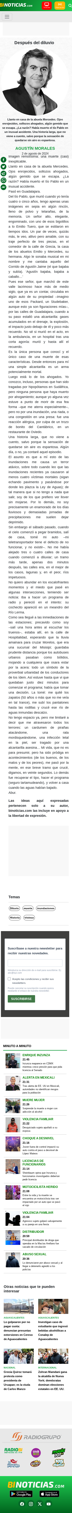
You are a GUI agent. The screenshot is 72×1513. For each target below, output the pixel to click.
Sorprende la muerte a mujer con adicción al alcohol (40, 1110)
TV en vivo (46, 7)
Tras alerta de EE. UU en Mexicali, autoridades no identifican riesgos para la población (41, 1089)
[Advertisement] (36, 23)
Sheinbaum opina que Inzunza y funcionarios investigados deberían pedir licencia (41, 1176)
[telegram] (3, 173)
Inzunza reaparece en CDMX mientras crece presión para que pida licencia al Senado (42, 1067)
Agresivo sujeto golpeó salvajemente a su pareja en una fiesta (42, 1223)
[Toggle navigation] (7, 16)
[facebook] (3, 160)
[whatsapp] (3, 180)
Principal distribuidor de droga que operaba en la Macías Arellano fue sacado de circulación (41, 1243)
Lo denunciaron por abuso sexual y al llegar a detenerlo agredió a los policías (42, 1266)
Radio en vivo (60, 7)
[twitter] (3, 167)
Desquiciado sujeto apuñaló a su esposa (40, 1129)
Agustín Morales (35, 148)
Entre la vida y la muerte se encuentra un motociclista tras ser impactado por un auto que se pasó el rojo (41, 1200)
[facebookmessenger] (3, 187)
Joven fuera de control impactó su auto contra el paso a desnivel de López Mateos (41, 1150)
